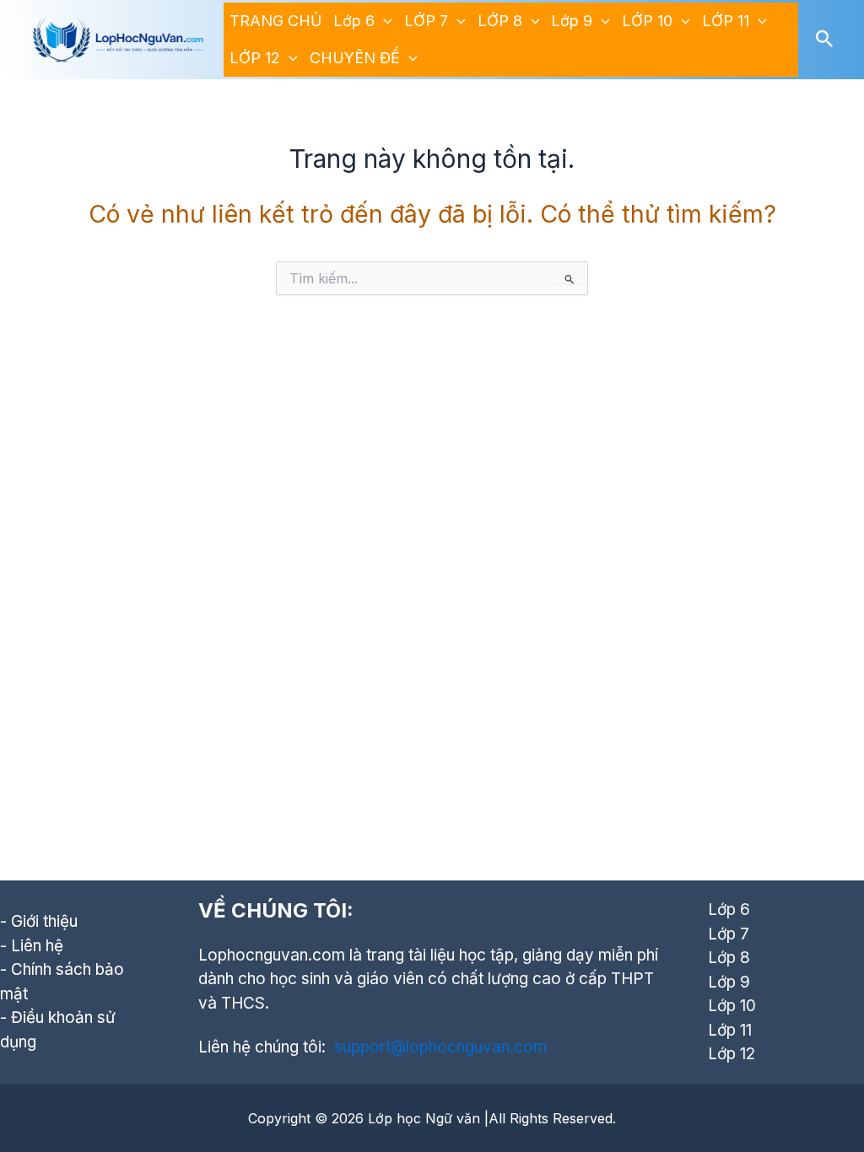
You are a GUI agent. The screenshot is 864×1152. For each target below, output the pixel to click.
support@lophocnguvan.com (440, 1047)
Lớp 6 (354, 21)
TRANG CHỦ (275, 21)
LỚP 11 (725, 21)
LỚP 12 (255, 58)
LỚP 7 (426, 21)
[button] (383, 21)
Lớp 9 (571, 21)
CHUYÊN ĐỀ (355, 58)
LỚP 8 (500, 21)
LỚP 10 (647, 21)
